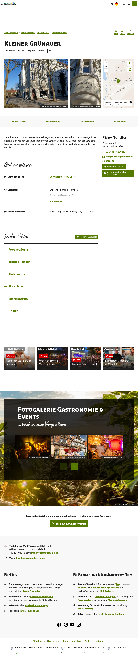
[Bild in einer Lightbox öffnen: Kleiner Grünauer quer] (36, 83)
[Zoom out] (106, 66)
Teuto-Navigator (31, 591)
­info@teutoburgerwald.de (44, 552)
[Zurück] (63, 466)
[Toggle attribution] (130, 102)
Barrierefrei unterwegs (36, 605)
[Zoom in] (106, 63)
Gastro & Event (43, 33)
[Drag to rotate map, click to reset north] (106, 70)
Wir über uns (40, 641)
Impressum (69, 641)
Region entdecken (28, 33)
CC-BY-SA (64, 106)
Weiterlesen (56, 201)
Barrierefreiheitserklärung (90, 641)
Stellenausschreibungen (114, 614)
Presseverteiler (85, 600)
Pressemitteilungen (105, 596)
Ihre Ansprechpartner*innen (30, 558)
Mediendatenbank (117, 600)
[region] (118, 83)
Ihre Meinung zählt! (30, 611)
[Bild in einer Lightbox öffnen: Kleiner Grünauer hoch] (85, 83)
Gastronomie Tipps (59, 33)
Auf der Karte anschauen (86, 237)
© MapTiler (118, 102)
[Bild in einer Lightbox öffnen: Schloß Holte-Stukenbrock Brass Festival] (32, 447)
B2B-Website (107, 591)
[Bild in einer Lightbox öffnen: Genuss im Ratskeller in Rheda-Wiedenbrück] (69, 447)
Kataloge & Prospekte (41, 596)
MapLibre (109, 102)
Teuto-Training (86, 608)
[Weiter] (74, 466)
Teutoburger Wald (11, 33)
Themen (82, 587)
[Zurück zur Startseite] (8, 4)
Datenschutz (54, 641)
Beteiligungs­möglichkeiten (105, 587)
